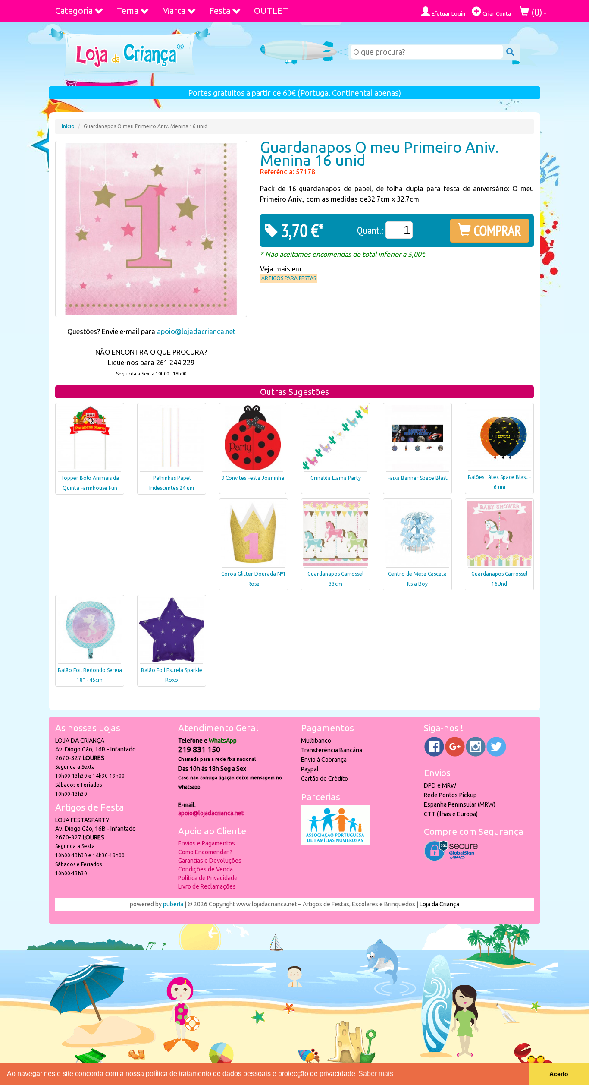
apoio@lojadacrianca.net (196, 331)
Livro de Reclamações (207, 886)
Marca (173, 11)
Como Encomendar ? (205, 851)
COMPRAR (496, 230)
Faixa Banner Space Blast (418, 478)
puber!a (173, 904)
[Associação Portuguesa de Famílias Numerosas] (335, 842)
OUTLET (271, 11)
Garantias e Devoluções (209, 860)
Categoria (74, 11)
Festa (219, 11)
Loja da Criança (439, 904)
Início (68, 126)
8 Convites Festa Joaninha (252, 478)
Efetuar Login (447, 13)
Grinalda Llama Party (335, 478)
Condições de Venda (205, 869)
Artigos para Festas (288, 278)
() (535, 11)
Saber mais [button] (375, 1073)
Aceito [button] (558, 1073)
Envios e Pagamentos (206, 843)
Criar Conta (496, 13)
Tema (127, 11)
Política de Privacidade (208, 877)
